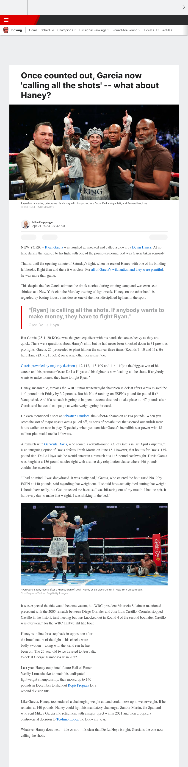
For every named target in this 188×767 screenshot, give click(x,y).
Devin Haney (141, 247)
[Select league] (14, 7)
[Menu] (6, 20)
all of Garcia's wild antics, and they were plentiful (127, 269)
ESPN (24, 20)
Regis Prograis (78, 685)
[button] (173, 20)
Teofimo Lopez (67, 719)
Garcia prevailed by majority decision (48, 365)
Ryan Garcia (54, 247)
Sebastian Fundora (76, 415)
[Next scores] (183, 7)
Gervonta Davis (55, 443)
